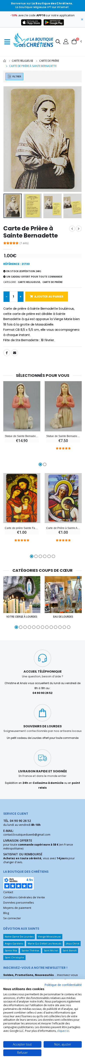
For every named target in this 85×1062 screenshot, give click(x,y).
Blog (6, 913)
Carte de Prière (49, 61)
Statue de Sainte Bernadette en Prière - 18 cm (22, 436)
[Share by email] (14, 352)
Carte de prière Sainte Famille (22, 528)
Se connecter (12, 918)
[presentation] (9, 139)
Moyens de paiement (17, 908)
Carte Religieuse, (29, 282)
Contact (8, 892)
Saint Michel (51, 950)
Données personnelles (18, 902)
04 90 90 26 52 (20, 821)
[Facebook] (6, 352)
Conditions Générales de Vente (24, 897)
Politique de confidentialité (63, 985)
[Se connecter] (65, 41)
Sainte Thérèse (30, 950)
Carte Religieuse (22, 61)
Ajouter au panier (48, 296)
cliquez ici (63, 1031)
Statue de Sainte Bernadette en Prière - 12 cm (63, 436)
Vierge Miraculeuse (49, 936)
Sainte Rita (11, 950)
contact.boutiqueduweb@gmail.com (26, 834)
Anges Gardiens (14, 943)
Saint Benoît (70, 950)
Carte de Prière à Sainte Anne (63, 528)
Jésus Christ (72, 943)
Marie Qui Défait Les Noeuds (44, 943)
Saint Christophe (14, 957)
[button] (58, 42)
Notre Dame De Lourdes (19, 936)
